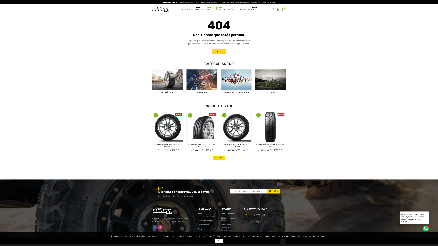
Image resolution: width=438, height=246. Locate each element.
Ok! (219, 241)
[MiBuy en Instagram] (160, 227)
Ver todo (219, 158)
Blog (200, 229)
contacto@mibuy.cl (258, 222)
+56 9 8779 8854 (257, 215)
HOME (219, 51)
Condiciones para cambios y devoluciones (228, 227)
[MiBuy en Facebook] (155, 227)
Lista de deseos (227, 214)
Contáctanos (203, 225)
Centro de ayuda (205, 221)
